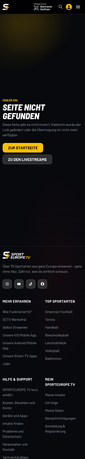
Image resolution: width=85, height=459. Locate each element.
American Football (58, 312)
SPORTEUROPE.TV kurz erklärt (20, 392)
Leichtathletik (55, 343)
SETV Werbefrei (14, 320)
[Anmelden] (69, 7)
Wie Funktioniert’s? (17, 312)
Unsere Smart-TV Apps (20, 356)
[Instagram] (7, 284)
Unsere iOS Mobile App (19, 335)
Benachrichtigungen (60, 418)
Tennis (50, 320)
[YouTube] (19, 284)
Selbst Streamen (15, 327)
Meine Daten (54, 411)
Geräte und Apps (15, 416)
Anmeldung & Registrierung (55, 428)
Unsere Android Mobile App (19, 345)
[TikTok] (30, 284)
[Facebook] (42, 284)
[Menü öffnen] (78, 7)
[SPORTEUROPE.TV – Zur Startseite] (6, 7)
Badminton (53, 359)
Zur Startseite (23, 147)
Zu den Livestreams (27, 159)
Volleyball (52, 351)
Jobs (6, 364)
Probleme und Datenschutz (13, 434)
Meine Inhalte (55, 395)
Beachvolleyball (56, 335)
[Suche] (60, 6)
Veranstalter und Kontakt (15, 447)
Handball (51, 327)
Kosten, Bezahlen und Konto (19, 405)
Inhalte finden (13, 424)
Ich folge (51, 403)
